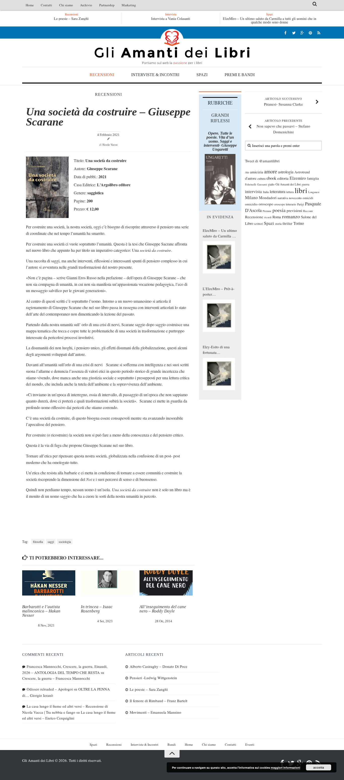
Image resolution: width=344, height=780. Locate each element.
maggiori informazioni (285, 767)
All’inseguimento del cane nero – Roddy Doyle (163, 608)
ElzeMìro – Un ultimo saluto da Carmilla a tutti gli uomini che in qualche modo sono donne (269, 20)
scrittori (258, 224)
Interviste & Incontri (155, 75)
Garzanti (262, 184)
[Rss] (319, 32)
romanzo (291, 216)
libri (301, 190)
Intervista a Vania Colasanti (170, 18)
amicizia (256, 171)
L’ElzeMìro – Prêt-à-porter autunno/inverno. (218, 291)
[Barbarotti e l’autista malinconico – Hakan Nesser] (48, 583)
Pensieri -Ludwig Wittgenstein (153, 677)
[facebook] (285, 32)
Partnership (107, 5)
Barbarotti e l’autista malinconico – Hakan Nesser (41, 611)
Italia (266, 192)
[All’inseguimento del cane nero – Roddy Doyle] (166, 583)
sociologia (65, 542)
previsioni (294, 210)
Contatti (46, 5)
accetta (318, 767)
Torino (298, 223)
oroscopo (266, 203)
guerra (305, 184)
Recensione (254, 216)
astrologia (285, 172)
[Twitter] (294, 32)
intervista (253, 191)
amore (270, 171)
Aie (247, 172)
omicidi (308, 198)
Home (30, 5)
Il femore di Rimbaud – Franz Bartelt (158, 700)
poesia (279, 210)
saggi (51, 542)
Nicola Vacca (110, 144)
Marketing (129, 5)
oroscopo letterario (285, 204)
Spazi (202, 75)
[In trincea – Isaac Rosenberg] (107, 583)
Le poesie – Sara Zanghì (33, 18)
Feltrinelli (250, 184)
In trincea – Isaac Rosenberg (97, 608)
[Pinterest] (310, 32)
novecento (295, 198)
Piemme (267, 211)
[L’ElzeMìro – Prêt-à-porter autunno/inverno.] (219, 316)
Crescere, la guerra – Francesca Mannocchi (56, 678)
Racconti (308, 211)
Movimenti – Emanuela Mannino (155, 712)
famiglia (313, 178)
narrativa (283, 198)
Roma (276, 216)
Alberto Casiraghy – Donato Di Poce (158, 666)
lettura (290, 192)
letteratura (277, 191)
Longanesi (313, 192)
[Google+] (302, 32)
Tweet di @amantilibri (262, 160)
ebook (271, 178)
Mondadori (268, 197)
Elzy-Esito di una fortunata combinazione (216, 349)
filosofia (38, 542)
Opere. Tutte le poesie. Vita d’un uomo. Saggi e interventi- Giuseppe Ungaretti (220, 141)
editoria (283, 178)
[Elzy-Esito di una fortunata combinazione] (219, 374)
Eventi (249, 744)
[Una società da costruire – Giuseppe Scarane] (47, 216)
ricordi (267, 217)
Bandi (171, 744)
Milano (251, 197)
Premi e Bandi (240, 75)
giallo (271, 184)
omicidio (251, 204)
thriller (287, 223)
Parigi (300, 204)
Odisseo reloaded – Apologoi (50, 689)
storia (278, 224)
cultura (261, 178)
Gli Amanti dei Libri (172, 46)
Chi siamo (66, 5)
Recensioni (102, 75)
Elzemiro (298, 178)
